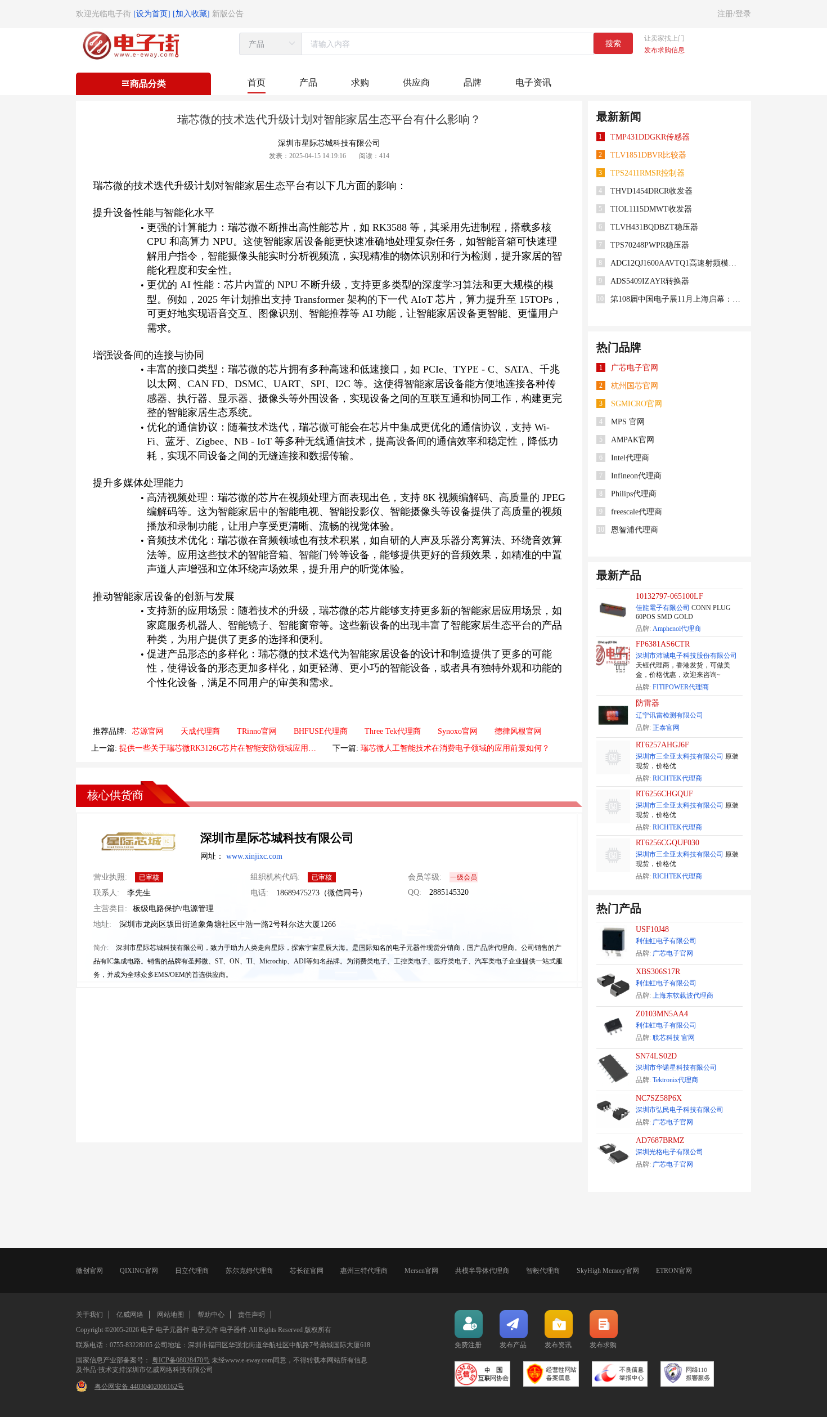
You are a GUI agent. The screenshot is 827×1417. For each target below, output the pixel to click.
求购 (360, 82)
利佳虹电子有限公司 (666, 941)
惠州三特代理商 (364, 1271)
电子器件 (233, 1330)
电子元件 (204, 1330)
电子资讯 (533, 82)
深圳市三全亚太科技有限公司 (679, 756)
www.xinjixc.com (254, 856)
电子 (147, 1330)
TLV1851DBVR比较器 (648, 155)
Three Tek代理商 (393, 731)
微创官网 (89, 1271)
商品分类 (148, 83)
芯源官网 (148, 731)
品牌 (473, 82)
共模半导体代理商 (482, 1271)
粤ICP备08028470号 (181, 1360)
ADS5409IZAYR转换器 (649, 281)
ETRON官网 (674, 1271)
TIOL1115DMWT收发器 (651, 209)
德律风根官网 (518, 731)
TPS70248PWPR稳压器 (649, 245)
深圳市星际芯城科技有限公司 (277, 838)
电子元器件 (173, 1330)
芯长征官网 (306, 1271)
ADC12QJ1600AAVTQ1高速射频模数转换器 (676, 263)
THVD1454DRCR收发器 (651, 191)
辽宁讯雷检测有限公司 (669, 715)
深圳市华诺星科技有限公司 (676, 1067)
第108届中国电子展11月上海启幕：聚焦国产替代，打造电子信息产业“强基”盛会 (676, 299)
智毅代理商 (543, 1271)
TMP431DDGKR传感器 (650, 137)
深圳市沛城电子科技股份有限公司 (686, 656)
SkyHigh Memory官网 (608, 1271)
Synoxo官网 (458, 731)
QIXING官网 (139, 1271)
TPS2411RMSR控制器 (647, 173)
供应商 (416, 82)
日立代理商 (192, 1271)
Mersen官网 (421, 1271)
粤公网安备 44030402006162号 (139, 1387)
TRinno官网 (257, 731)
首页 (257, 82)
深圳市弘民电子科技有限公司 (679, 1110)
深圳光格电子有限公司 (669, 1152)
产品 (308, 82)
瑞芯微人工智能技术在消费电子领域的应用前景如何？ (455, 748)
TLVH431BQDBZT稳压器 (654, 227)
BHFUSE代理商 (321, 731)
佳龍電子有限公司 (663, 608)
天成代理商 (200, 731)
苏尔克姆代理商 (249, 1271)
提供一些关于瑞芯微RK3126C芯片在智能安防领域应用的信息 (217, 748)
